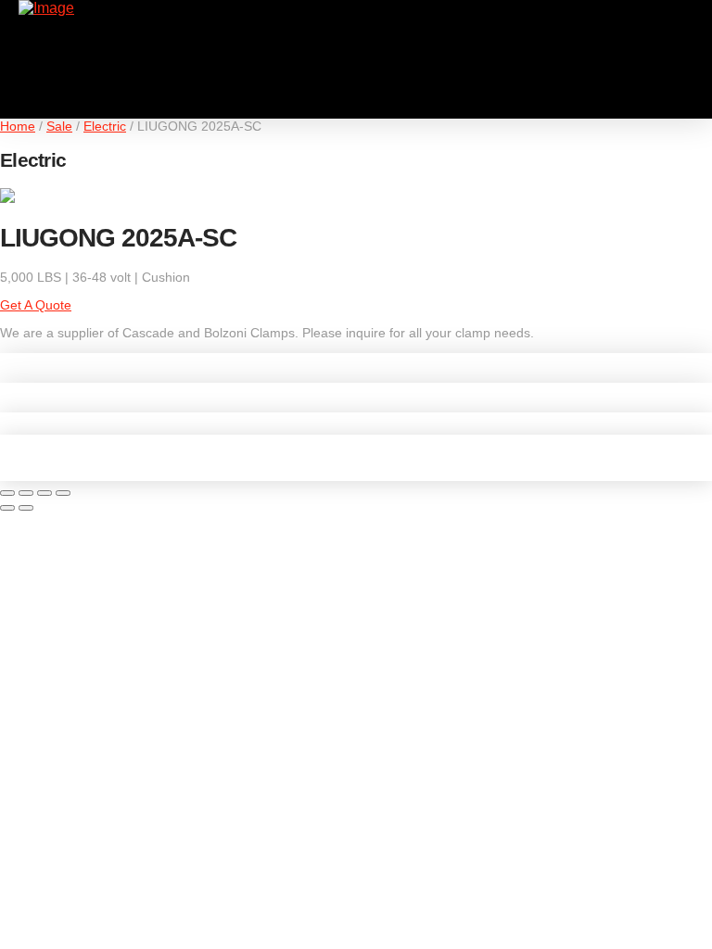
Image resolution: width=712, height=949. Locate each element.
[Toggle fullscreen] (26, 493)
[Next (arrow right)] (26, 508)
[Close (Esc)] (63, 493)
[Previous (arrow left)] (7, 508)
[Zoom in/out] (7, 493)
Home (17, 126)
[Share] (44, 493)
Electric (104, 126)
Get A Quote (35, 304)
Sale (59, 126)
